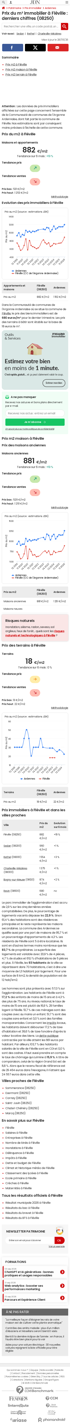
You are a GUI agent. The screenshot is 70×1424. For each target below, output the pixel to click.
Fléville (6, 313)
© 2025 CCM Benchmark (35, 1383)
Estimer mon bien (54, 383)
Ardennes (50, 8)
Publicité (59, 1370)
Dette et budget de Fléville (23, 1162)
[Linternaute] (18, 1405)
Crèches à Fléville (17, 1183)
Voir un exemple (57, 1246)
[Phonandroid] (51, 1420)
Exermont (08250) (17, 1092)
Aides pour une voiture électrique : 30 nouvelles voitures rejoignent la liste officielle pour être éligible (32, 1347)
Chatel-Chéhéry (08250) (22, 1108)
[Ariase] (18, 1420)
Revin (7, 891)
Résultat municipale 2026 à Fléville (27, 1202)
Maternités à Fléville (18, 1188)
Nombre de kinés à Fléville (22, 1142)
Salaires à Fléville (16, 1132)
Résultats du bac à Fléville (22, 1207)
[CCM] (51, 1398)
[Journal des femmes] (18, 1398)
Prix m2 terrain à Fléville (21, 74)
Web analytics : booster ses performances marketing (23, 1286)
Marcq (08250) (15, 1113)
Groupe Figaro (51, 1380)
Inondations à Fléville (19, 1147)
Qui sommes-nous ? (17, 1370)
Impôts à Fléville (16, 1157)
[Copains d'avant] (18, 1412)
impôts (51, 1022)
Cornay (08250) (16, 1097)
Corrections (17, 1380)
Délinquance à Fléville (19, 1152)
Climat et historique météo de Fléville (30, 1167)
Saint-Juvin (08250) (18, 1103)
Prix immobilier (33, 8)
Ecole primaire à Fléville (20, 1178)
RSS (62, 1377)
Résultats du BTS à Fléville (22, 1217)
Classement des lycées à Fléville (26, 1173)
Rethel (30, 33)
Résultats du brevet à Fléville (24, 1212)
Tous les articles (50, 1377)
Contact (15, 1373)
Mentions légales (33, 1380)
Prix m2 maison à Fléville (21, 69)
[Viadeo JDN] (51, 1412)
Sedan (20, 33)
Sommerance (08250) (20, 1087)
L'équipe (34, 1370)
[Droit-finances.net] (51, 1405)
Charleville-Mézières (49, 33)
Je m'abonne (32, 422)
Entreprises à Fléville (18, 1137)
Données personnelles (48, 1373)
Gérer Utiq (35, 1377)
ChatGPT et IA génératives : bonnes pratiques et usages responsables (29, 1272)
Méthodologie (59, 196)
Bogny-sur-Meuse (14, 879)
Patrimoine (14, 8)
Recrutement (28, 1373)
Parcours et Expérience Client (24, 1298)
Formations (15, 1261)
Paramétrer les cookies (17, 1377)
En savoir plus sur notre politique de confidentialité (29, 429)
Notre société (46, 1370)
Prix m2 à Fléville (16, 64)
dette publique (49, 1035)
